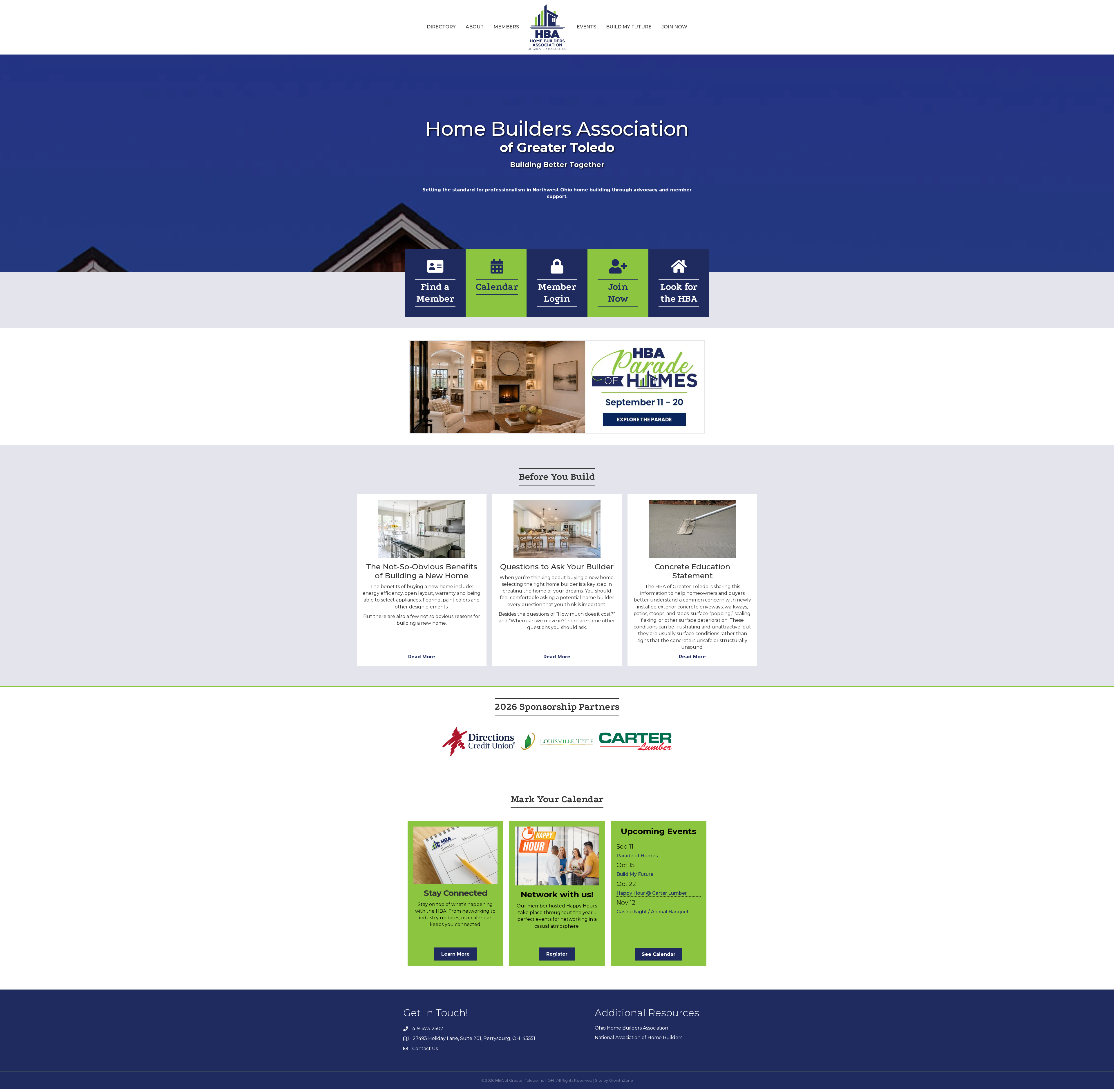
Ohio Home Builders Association (631, 1028)
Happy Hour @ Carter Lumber (651, 893)
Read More (421, 656)
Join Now (674, 27)
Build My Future (629, 27)
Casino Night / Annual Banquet (652, 911)
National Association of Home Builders (638, 1037)
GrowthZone (621, 1080)
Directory (441, 27)
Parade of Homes (637, 855)
